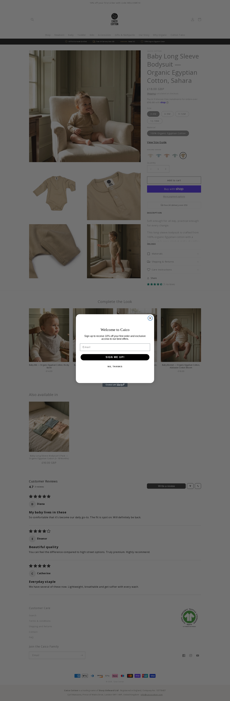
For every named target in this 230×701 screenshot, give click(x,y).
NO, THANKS (115, 367)
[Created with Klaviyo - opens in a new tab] (115, 385)
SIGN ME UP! (115, 357)
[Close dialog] (150, 318)
